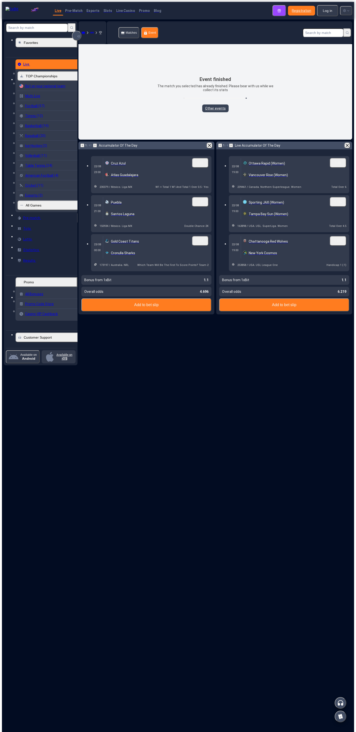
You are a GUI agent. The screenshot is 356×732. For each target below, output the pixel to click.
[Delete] (209, 145)
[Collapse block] (77, 35)
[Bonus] (279, 10)
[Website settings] (346, 10)
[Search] (72, 27)
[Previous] (82, 145)
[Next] (95, 145)
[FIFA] (92, 33)
